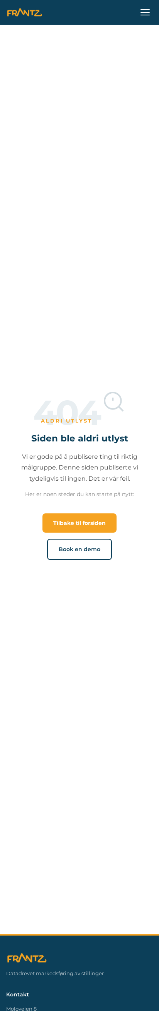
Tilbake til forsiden (79, 523)
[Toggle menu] (145, 12)
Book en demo (79, 549)
